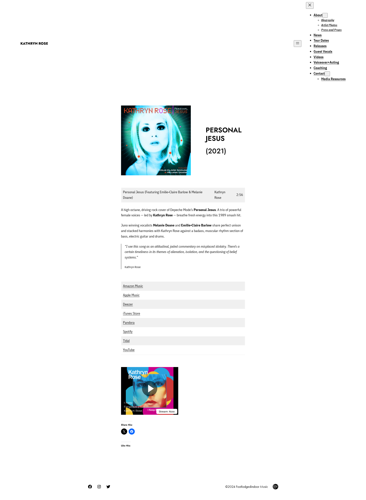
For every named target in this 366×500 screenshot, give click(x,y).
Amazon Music (133, 286)
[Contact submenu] (327, 73)
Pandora (129, 322)
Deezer (128, 304)
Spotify (127, 331)
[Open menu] (297, 43)
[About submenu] (325, 15)
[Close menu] (310, 5)
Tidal (126, 340)
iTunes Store (131, 313)
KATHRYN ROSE (34, 43)
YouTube (129, 350)
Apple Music (131, 295)
